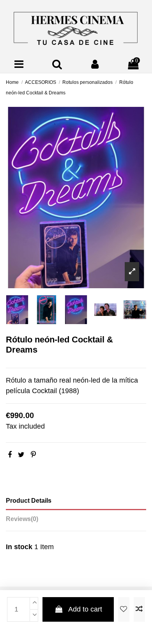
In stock (19, 547)
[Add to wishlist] (123, 609)
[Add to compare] (139, 609)
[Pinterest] (33, 455)
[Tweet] (21, 455)
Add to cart (85, 609)
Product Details (28, 500)
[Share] (10, 455)
